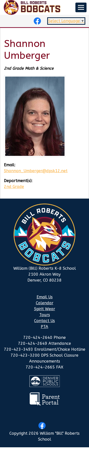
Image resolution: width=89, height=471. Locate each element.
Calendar (44, 303)
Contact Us (44, 320)
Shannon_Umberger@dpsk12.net (35, 170)
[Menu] (81, 7)
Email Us (45, 297)
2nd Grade (14, 186)
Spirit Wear (44, 309)
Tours (44, 314)
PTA (44, 326)
